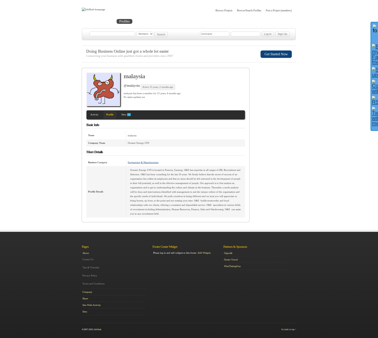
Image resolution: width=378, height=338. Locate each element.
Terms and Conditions (93, 283)
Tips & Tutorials (90, 267)
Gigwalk (228, 253)
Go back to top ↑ (288, 329)
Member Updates (148, 21)
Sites (125, 114)
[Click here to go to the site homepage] (93, 9)
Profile (110, 114)
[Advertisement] (276, 91)
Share (85, 298)
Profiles (124, 21)
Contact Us (87, 259)
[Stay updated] (374, 72)
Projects (107, 21)
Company (87, 292)
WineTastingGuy (232, 266)
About (171, 21)
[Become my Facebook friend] (374, 54)
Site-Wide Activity (91, 305)
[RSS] (374, 100)
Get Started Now (276, 54)
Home (91, 21)
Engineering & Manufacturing (143, 162)
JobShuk (97, 329)
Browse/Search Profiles (249, 10)
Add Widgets (204, 252)
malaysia (134, 76)
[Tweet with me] (374, 116)
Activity (94, 114)
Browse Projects (224, 10)
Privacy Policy (89, 275)
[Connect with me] (374, 87)
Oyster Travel (231, 259)
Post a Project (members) (279, 10)
